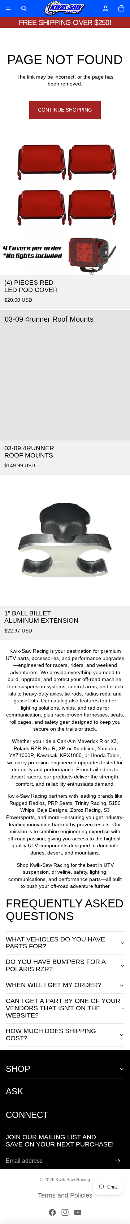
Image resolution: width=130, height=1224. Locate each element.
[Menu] (8, 8)
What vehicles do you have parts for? (55, 943)
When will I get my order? (53, 985)
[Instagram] (65, 1212)
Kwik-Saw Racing (73, 1179)
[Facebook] (52, 1212)
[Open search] (24, 8)
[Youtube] (77, 1212)
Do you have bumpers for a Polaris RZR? (55, 965)
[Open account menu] (105, 8)
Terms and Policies (65, 1195)
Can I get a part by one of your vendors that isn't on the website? (63, 1008)
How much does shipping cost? (51, 1034)
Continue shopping (65, 110)
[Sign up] (117, 1161)
